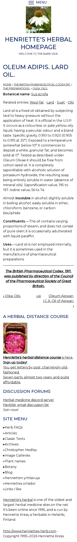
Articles (11, 433)
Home (7, 84)
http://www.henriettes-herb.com (29, 531)
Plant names (15, 461)
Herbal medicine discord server (28, 400)
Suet (61, 102)
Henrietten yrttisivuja (22, 478)
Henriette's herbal (18, 500)
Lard (50, 102)
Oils (71, 102)
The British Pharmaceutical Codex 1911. (42, 84)
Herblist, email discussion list (26, 405)
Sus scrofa (39, 94)
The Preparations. (16, 88)
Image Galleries (17, 455)
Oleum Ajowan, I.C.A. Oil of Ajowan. (58, 301)
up (38, 296)
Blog (9, 472)
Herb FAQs (13, 427)
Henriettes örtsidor (20, 483)
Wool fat (37, 102)
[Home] (38, 20)
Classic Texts (15, 439)
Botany (11, 467)
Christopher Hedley (21, 450)
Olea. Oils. (40, 88)
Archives (11, 444)
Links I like (13, 489)
